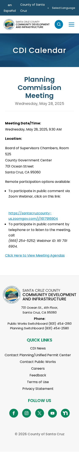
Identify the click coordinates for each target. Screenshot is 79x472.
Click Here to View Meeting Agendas (35, 255)
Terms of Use (38, 382)
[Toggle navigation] (71, 24)
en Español (10, 8)
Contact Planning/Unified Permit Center (38, 355)
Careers (38, 368)
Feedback (37, 375)
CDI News (38, 348)
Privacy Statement (38, 388)
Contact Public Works (38, 361)
